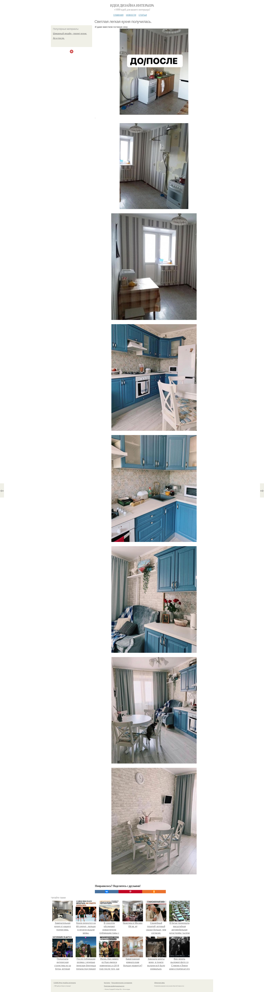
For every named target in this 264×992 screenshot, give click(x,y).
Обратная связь (159, 983)
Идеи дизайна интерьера (132, 5)
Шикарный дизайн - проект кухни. (70, 33)
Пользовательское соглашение (121, 983)
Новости (131, 15)
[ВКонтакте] (107, 891)
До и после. (59, 38)
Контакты (107, 983)
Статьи (143, 15)
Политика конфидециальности (114, 986)
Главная (118, 15)
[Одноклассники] (154, 891)
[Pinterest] (130, 891)
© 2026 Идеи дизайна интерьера (65, 983)
